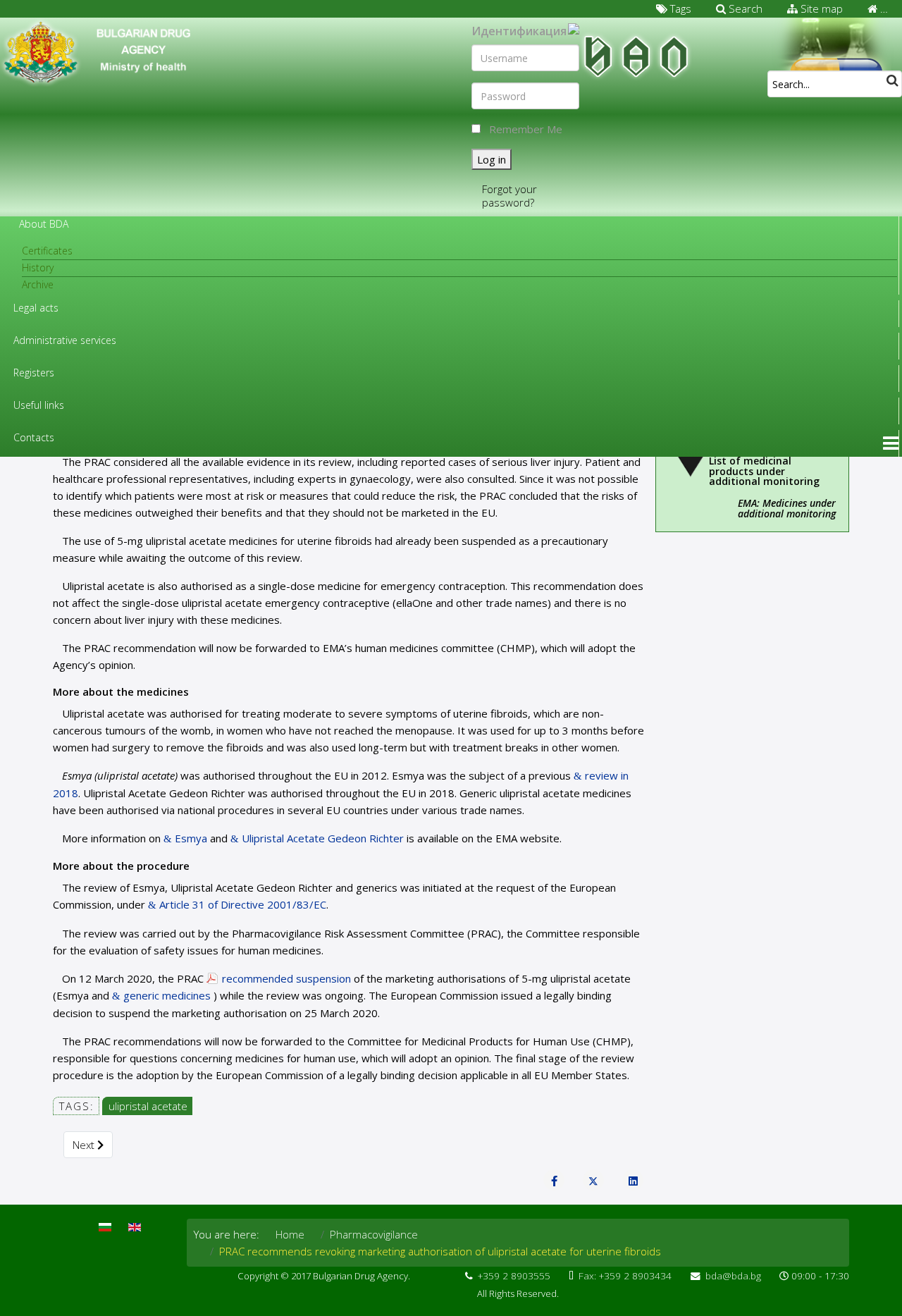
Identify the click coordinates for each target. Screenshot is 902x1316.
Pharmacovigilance (374, 1234)
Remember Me (525, 129)
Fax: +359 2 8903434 (625, 1275)
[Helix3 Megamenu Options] (890, 443)
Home (290, 1234)
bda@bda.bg (733, 1275)
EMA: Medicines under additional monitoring (787, 508)
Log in (491, 159)
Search (744, 8)
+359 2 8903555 (514, 1275)
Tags (679, 8)
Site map (820, 8)
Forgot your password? (509, 195)
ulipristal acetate (148, 1106)
